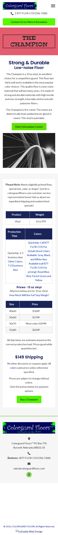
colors (13, 367)
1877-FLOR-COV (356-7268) (35, 457)
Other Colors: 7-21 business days (15, 265)
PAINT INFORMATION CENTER (29, 511)
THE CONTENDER (41, 499)
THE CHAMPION (16, 499)
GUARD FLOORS (35, 488)
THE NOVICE (21, 494)
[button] (53, 6)
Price (35, 304)
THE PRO (38, 494)
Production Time (14, 234)
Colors (38, 233)
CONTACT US (29, 517)
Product (16, 214)
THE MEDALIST (14, 505)
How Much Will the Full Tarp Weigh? (29, 295)
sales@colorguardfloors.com (29, 468)
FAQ (30, 505)
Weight (39, 214)
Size (11, 304)
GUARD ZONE (45, 505)
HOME (17, 488)
